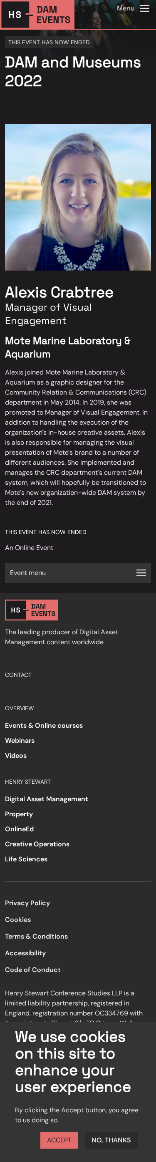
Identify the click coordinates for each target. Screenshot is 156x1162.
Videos (16, 755)
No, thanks (111, 1140)
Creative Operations (37, 844)
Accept (59, 1140)
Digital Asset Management (46, 799)
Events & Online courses (44, 725)
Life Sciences (26, 859)
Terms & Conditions (36, 936)
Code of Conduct (33, 969)
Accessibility (25, 953)
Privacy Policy (27, 903)
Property (19, 814)
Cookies (18, 919)
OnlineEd (19, 829)
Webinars (20, 740)
